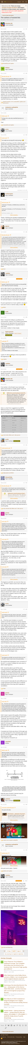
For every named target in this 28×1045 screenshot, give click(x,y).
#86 (26, 232)
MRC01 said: (4, 282)
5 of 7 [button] (14, 951)
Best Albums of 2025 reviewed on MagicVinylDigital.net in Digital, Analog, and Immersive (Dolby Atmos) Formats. (15, 1001)
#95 (26, 609)
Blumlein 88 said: (5, 76)
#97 (26, 747)
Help (24, 1037)
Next (18, 951)
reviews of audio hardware (10, 7)
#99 (26, 850)
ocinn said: (4, 521)
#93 (26, 482)
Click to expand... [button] (14, 215)
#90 (26, 369)
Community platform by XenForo (13, 1041)
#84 (26, 135)
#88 (26, 317)
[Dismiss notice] (25, 6)
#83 (26, 113)
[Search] (26, 1)
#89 (26, 338)
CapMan (4, 19)
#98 (26, 804)
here (5, 10)
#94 (26, 518)
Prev (9, 951)
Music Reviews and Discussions (17, 970)
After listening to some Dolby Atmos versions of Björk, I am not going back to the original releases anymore (15, 977)
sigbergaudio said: (6, 448)
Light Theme (5, 1035)
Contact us (3, 1037)
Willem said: (4, 116)
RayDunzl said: (5, 202)
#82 (26, 73)
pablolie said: (5, 853)
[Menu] (2, 1)
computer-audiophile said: (8, 807)
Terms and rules (11, 1037)
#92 (26, 445)
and (8, 63)
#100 (26, 880)
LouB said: (4, 341)
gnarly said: (4, 138)
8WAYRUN (18, 1043)
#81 (26, 29)
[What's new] (23, 1)
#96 (26, 698)
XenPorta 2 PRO (4, 1043)
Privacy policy (19, 1037)
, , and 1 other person (14, 102)
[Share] (24, 29)
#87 (26, 279)
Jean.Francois (7, 970)
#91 (26, 384)
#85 (26, 199)
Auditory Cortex (7, 980)
